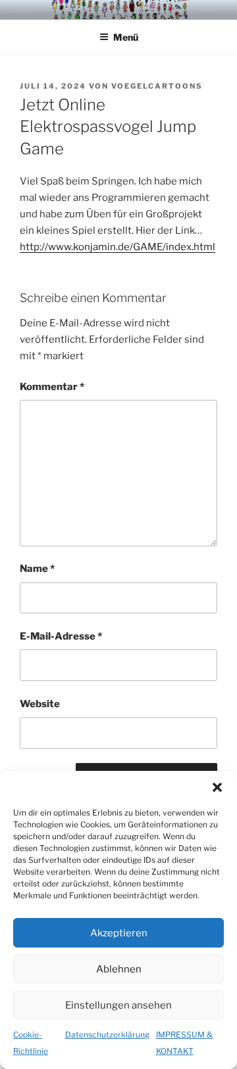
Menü (125, 37)
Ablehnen (119, 969)
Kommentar (52, 387)
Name (37, 569)
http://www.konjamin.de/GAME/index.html (117, 247)
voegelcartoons (157, 86)
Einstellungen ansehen (118, 1005)
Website (40, 704)
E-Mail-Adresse (61, 636)
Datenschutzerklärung (107, 1034)
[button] (217, 787)
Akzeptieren (118, 933)
